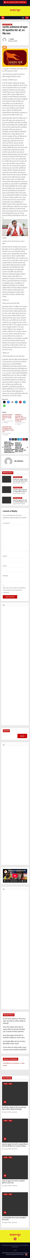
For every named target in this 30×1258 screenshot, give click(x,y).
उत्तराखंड (4, 24)
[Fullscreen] (25, 881)
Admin (12, 39)
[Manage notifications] (26, 1254)
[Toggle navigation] (23, 18)
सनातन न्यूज (15, 10)
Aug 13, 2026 (16, 483)
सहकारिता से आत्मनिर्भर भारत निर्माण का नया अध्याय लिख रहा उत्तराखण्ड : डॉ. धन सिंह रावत (20, 418)
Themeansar (15, 1247)
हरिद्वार (20, 477)
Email (5, 566)
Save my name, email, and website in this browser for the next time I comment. (14, 590)
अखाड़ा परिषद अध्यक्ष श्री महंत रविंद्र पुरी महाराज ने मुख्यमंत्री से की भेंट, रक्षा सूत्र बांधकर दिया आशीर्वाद (15, 1253)
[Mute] (22, 881)
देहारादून (9, 24)
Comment (6, 523)
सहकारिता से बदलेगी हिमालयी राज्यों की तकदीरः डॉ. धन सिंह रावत (7, 417)
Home (15, 1250)
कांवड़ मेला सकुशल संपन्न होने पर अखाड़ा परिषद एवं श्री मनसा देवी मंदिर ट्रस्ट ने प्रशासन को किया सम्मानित (14, 1029)
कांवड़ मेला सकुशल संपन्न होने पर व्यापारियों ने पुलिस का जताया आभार (20, 501)
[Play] (5, 881)
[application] (15, 876)
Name (5, 556)
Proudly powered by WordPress (9, 1245)
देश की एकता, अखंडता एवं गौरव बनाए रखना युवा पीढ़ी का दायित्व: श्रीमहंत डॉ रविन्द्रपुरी (20, 481)
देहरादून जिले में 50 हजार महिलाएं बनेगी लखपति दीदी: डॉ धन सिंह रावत (8, 429)
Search (6, 731)
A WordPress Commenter (11, 1063)
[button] (4, 47)
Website (5, 576)
